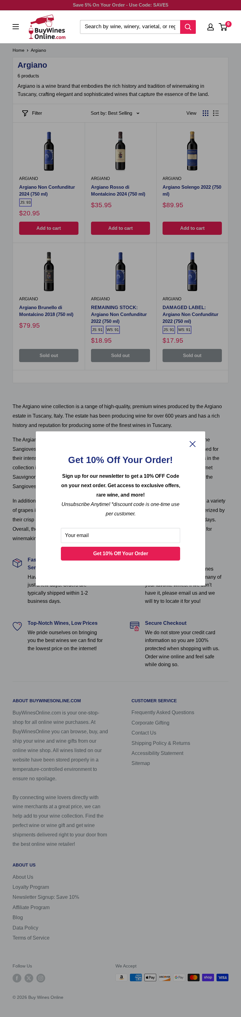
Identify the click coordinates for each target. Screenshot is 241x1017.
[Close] (193, 443)
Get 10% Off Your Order (120, 553)
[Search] (188, 27)
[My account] (210, 27)
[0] (223, 27)
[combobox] (130, 27)
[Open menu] (16, 26)
